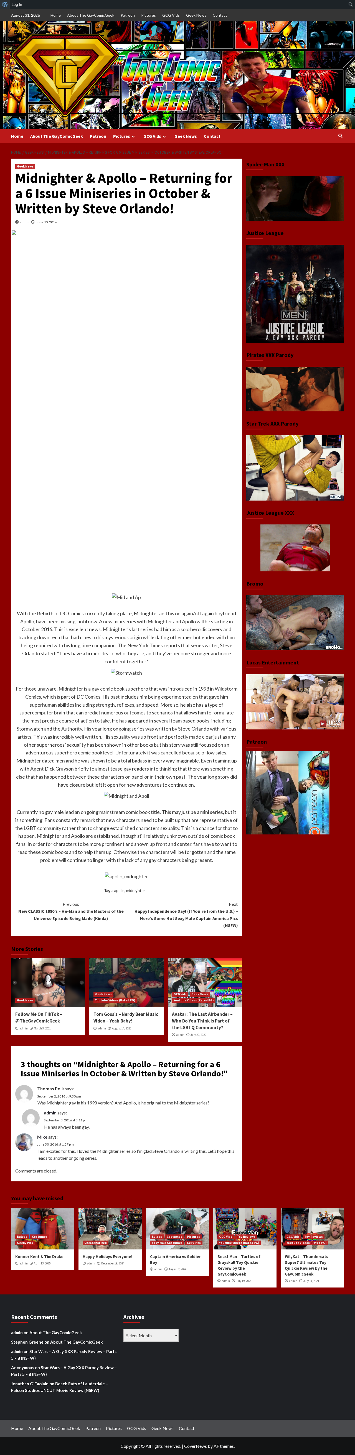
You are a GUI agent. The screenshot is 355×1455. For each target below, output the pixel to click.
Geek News (196, 15)
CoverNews (195, 1446)
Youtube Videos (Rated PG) (115, 1000)
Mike (42, 1136)
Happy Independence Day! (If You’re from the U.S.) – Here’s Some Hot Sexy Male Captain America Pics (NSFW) (186, 914)
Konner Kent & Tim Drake (39, 1256)
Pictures (148, 15)
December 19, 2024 (112, 1263)
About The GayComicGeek (90, 15)
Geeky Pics (25, 1243)
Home (55, 15)
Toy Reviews (246, 1237)
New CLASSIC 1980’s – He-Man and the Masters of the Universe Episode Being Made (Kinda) (71, 911)
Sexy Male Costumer (167, 1243)
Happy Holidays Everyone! (107, 1256)
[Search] (340, 136)
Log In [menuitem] (17, 4)
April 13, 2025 (42, 1263)
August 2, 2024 (177, 1269)
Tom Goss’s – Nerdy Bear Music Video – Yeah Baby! (125, 1017)
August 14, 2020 (121, 1028)
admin (24, 222)
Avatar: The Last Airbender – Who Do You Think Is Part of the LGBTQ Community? (202, 1021)
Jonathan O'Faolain (30, 1383)
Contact (220, 15)
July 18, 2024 (311, 1281)
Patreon (128, 15)
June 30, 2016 (46, 222)
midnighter (135, 890)
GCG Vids (171, 15)
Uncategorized (95, 1243)
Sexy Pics (194, 1243)
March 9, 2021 (42, 1028)
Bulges (22, 1237)
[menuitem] (5, 4)
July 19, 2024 (244, 1281)
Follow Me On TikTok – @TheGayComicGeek (38, 1017)
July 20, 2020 (198, 1035)
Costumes (39, 1237)
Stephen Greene (27, 1341)
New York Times (145, 645)
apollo (119, 890)
